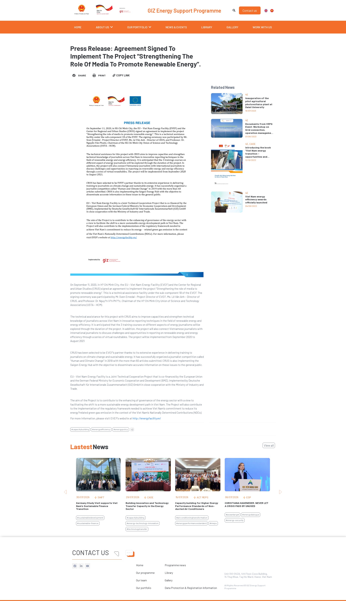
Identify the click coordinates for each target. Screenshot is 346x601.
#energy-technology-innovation (142, 523)
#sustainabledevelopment (90, 517)
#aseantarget (232, 514)
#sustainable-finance (87, 523)
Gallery (168, 580)
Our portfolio (143, 587)
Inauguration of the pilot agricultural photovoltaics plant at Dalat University (258, 103)
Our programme (145, 572)
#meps (213, 523)
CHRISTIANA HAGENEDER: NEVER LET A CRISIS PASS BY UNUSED (246, 504)
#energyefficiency (101, 429)
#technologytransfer (137, 529)
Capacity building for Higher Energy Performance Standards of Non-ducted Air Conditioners (196, 506)
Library (169, 572)
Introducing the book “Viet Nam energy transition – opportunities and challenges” (258, 153)
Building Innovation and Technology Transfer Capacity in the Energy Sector (147, 506)
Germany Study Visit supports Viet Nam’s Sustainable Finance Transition (96, 506)
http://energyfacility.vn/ (147, 418)
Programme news (175, 565)
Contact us (90, 552)
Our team (141, 580)
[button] (79, 75)
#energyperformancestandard (191, 523)
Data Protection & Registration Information (191, 587)
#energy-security (234, 520)
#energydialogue (250, 514)
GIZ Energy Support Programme (184, 10)
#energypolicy (121, 429)
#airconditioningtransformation (191, 517)
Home (139, 565)
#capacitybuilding (80, 429)
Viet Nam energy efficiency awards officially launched (256, 199)
